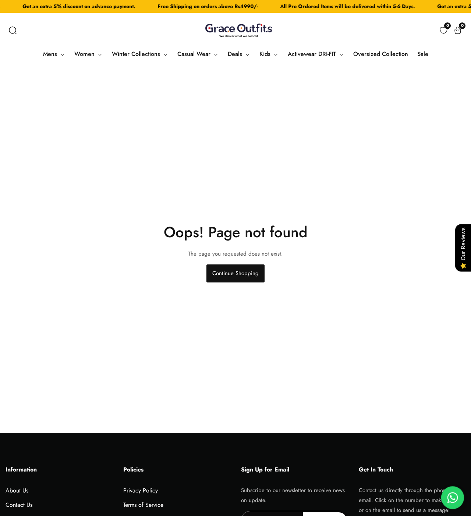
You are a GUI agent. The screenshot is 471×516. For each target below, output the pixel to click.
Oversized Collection (380, 54)
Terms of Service (143, 505)
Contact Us (19, 505)
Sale (422, 54)
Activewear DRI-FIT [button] (313, 54)
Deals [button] (236, 54)
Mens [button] (51, 54)
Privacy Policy (140, 490)
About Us (17, 490)
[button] (13, 30)
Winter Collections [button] (137, 54)
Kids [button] (265, 54)
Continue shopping (235, 273)
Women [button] (85, 54)
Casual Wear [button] (194, 54)
